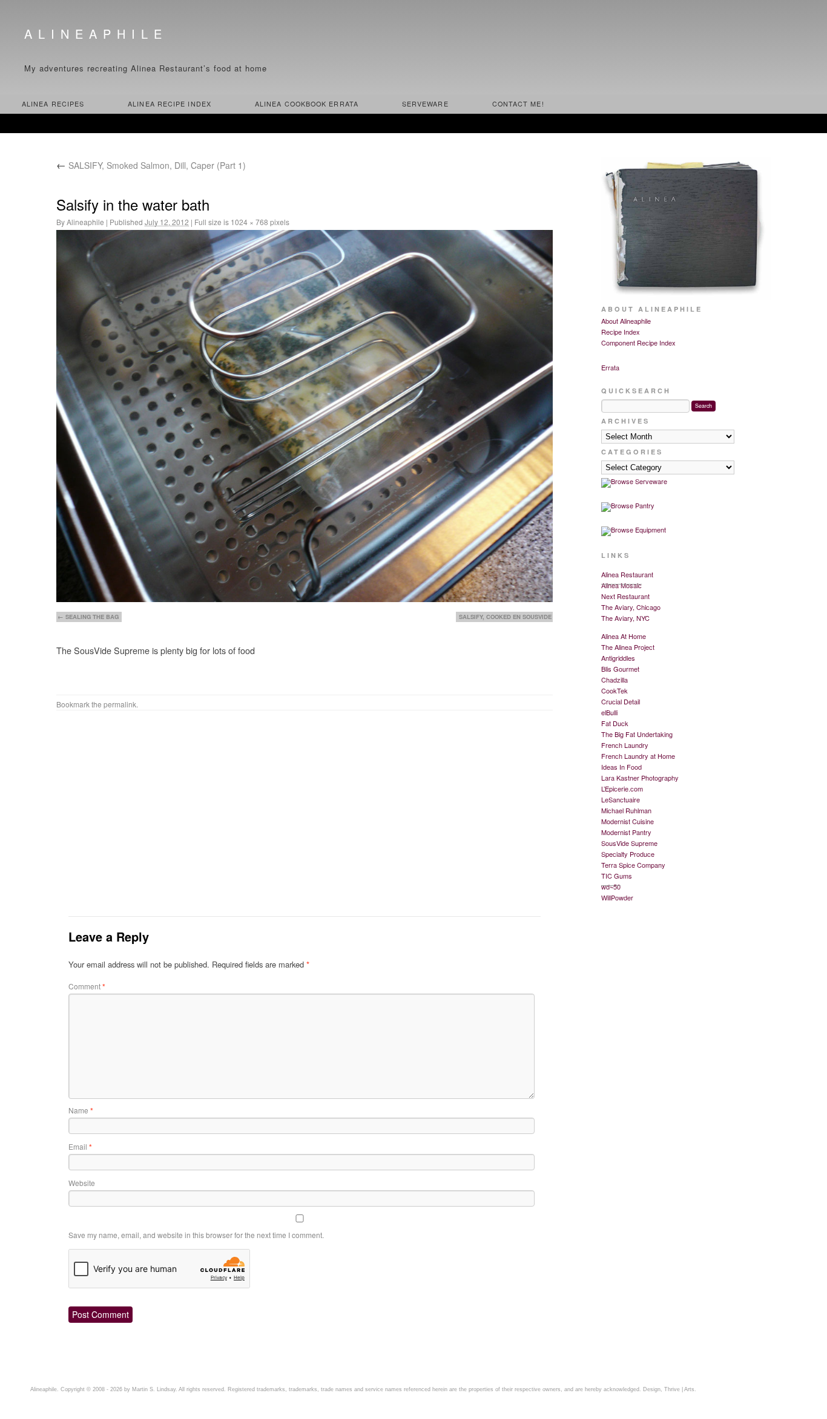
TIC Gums (616, 875)
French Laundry (624, 745)
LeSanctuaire (620, 799)
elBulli (609, 712)
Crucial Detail (620, 701)
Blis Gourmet (620, 668)
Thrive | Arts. (680, 1389)
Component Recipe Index (638, 342)
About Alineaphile (626, 321)
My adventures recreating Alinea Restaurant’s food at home (145, 68)
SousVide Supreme (629, 843)
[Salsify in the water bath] (304, 416)
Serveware (425, 103)
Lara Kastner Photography (640, 777)
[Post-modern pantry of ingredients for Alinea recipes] (627, 505)
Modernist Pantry (626, 832)
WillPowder (617, 897)
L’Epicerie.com (622, 788)
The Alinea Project (627, 647)
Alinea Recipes (53, 103)
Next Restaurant (625, 596)
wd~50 (611, 886)
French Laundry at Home (638, 756)
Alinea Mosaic (621, 585)
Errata (610, 367)
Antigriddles (618, 658)
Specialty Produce (627, 854)
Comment (86, 986)
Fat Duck (614, 723)
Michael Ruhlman (626, 810)
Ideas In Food (621, 767)
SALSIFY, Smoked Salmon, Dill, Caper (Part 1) (151, 165)
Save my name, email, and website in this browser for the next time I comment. (196, 1235)
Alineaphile (96, 33)
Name (80, 1110)
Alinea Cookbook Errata (306, 103)
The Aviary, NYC (625, 618)
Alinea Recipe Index (169, 103)
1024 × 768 (249, 222)
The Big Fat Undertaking (637, 734)
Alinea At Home (623, 636)
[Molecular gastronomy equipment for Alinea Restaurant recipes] (633, 529)
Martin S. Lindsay (154, 1389)
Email (80, 1146)
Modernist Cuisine (627, 821)
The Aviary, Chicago (631, 607)
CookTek (614, 690)
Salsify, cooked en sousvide (505, 616)
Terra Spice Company (633, 865)
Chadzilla (614, 679)
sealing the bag (92, 616)
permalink (120, 704)
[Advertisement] (304, 817)
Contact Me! (518, 103)
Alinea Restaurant (627, 574)
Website (81, 1183)
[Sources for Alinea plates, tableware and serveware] (634, 481)
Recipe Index (620, 331)
